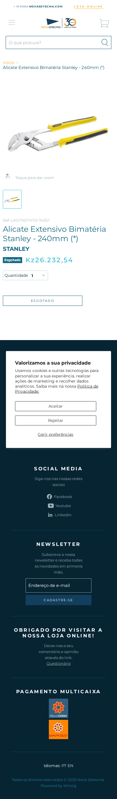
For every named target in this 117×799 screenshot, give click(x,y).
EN (70, 765)
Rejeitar (55, 420)
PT (64, 765)
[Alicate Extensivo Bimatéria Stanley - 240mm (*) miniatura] (12, 199)
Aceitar (56, 405)
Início (8, 62)
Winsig (69, 785)
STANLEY (16, 248)
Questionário (59, 663)
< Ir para (38, 6)
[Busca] (104, 42)
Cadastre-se (58, 600)
